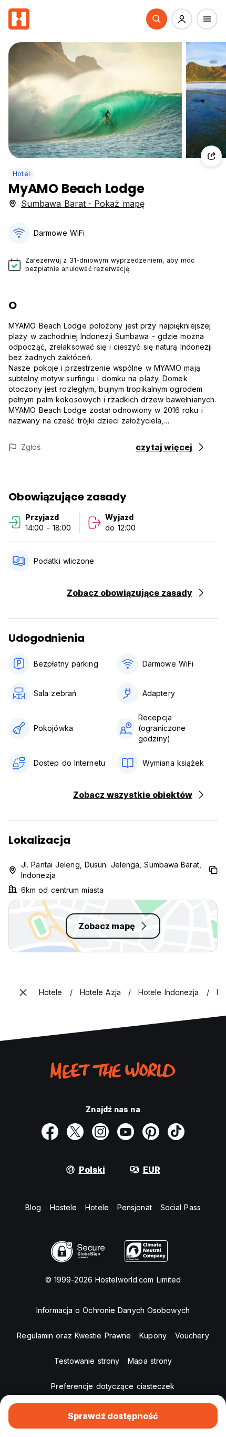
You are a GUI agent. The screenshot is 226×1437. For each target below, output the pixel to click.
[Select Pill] (156, 19)
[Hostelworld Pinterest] (150, 1131)
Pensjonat (134, 1207)
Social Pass (180, 1207)
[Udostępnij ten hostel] (211, 156)
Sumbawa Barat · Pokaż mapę (83, 203)
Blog (33, 1207)
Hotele (97, 1207)
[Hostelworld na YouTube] (125, 1131)
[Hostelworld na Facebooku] (50, 1131)
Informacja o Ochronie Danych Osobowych (113, 1310)
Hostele (63, 1207)
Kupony (153, 1335)
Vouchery (192, 1335)
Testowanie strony (87, 1360)
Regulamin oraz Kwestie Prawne (74, 1335)
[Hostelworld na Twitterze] (75, 1131)
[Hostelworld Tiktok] (176, 1131)
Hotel (21, 174)
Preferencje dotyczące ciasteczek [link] (112, 1386)
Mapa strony (150, 1360)
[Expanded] (23, 992)
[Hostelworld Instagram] (100, 1131)
